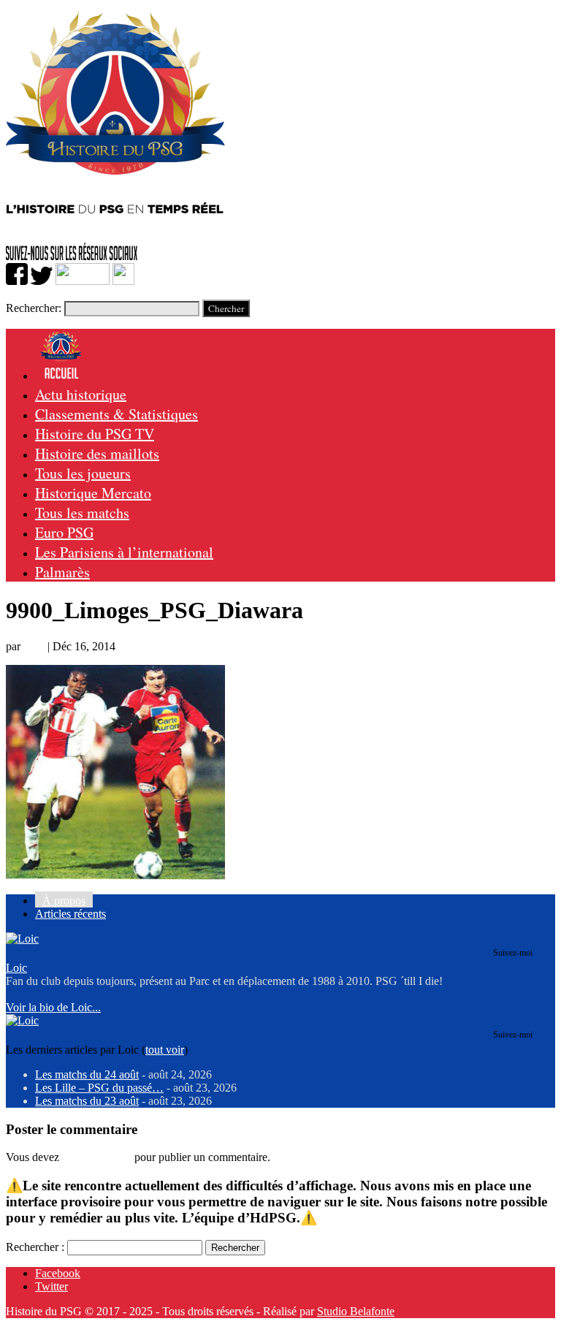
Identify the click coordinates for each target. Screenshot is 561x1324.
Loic (34, 646)
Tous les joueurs (83, 473)
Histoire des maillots (97, 453)
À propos (63, 900)
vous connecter (96, 1157)
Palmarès (62, 572)
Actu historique (80, 394)
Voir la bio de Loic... (53, 1007)
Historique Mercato (93, 493)
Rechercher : (35, 1247)
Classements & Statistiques (116, 414)
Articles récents (70, 914)
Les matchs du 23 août (87, 1101)
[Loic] (22, 938)
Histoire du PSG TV (94, 434)
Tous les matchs (82, 512)
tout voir (164, 1049)
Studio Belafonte (355, 1311)
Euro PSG (64, 532)
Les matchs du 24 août (87, 1074)
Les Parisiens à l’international (124, 552)
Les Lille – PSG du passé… (99, 1087)
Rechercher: (33, 308)
